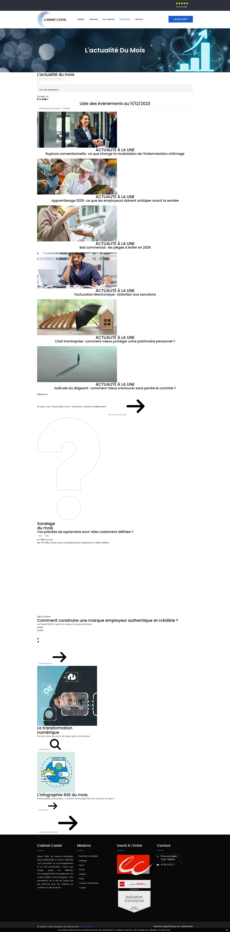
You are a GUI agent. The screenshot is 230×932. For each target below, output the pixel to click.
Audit (81, 878)
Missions (94, 19)
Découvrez (43, 810)
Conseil (82, 887)
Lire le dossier (44, 749)
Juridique (83, 860)
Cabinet (81, 19)
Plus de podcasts (46, 663)
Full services (108, 19)
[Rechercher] (38, 82)
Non (47, 535)
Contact (139, 19)
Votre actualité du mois (48, 832)
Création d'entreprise (88, 883)
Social (81, 869)
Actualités (124, 19)
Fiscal (81, 865)
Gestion (82, 874)
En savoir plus (164, 930)
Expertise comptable (88, 856)
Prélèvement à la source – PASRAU (54, 108)
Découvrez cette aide (117, 414)
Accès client (181, 19)
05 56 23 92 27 (168, 864)
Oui (40, 535)
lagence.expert (86, 927)
